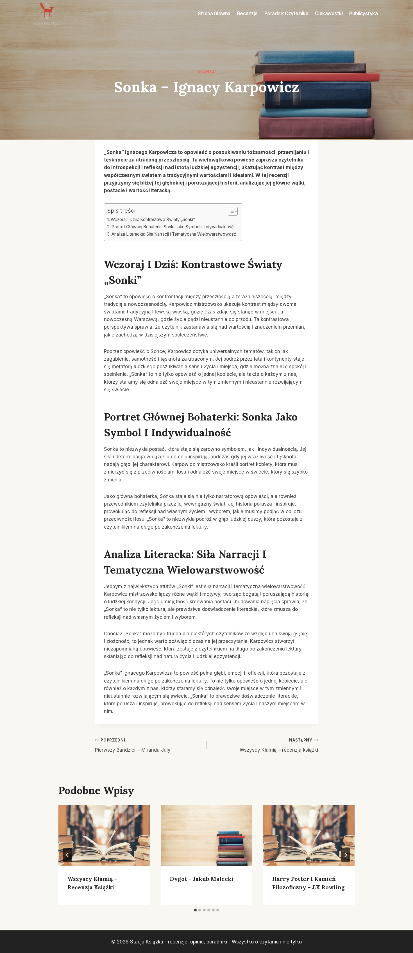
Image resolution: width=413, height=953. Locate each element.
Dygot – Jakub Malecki (201, 878)
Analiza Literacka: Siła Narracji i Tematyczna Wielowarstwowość (174, 234)
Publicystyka (363, 13)
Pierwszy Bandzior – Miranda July (133, 745)
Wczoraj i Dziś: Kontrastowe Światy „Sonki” (153, 219)
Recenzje (247, 13)
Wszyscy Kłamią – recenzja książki (279, 745)
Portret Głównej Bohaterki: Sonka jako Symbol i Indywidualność (173, 226)
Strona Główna (214, 13)
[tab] (195, 910)
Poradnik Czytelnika (286, 13)
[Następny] (345, 855)
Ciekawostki (329, 13)
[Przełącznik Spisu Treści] (230, 211)
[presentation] (104, 835)
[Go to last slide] (67, 855)
